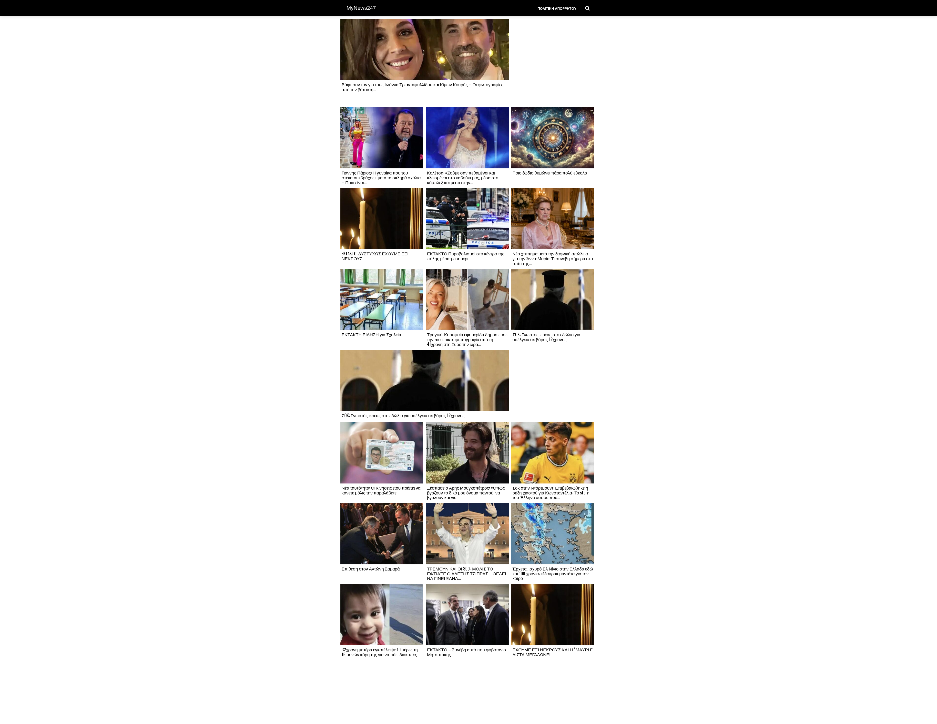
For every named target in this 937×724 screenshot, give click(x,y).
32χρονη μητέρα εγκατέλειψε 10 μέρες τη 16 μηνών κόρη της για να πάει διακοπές (380, 651)
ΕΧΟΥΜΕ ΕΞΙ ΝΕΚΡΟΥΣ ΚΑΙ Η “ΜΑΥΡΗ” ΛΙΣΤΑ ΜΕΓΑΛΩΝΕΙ (552, 651)
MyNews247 (361, 8)
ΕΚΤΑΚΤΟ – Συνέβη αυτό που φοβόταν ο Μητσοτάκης (466, 651)
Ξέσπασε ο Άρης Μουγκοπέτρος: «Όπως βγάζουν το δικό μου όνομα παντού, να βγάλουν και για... (466, 492)
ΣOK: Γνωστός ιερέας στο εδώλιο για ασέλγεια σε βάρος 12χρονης (546, 336)
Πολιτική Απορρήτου (557, 8)
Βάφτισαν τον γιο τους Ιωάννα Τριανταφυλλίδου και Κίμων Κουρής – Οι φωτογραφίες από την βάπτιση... (422, 86)
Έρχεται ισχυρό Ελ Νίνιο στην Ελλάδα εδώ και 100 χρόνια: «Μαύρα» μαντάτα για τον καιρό (552, 573)
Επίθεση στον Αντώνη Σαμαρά (371, 568)
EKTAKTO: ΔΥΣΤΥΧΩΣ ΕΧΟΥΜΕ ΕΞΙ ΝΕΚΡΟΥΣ (375, 255)
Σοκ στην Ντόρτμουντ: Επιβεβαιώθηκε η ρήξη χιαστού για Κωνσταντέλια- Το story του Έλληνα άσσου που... (550, 492)
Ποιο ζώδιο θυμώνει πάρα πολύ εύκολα (549, 172)
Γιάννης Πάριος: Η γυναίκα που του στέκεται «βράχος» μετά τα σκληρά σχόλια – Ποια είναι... (381, 177)
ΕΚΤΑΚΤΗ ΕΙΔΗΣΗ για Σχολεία (371, 334)
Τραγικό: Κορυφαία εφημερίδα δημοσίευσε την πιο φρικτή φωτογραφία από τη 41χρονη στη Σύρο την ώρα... (467, 339)
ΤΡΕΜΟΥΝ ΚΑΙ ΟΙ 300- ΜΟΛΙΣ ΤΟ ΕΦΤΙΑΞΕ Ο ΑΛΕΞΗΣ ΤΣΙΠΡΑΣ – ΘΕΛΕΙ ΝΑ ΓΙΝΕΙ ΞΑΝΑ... (466, 573)
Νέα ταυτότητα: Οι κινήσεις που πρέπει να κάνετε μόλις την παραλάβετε (381, 490)
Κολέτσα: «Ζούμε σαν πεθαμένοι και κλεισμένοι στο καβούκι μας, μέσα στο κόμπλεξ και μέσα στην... (462, 177)
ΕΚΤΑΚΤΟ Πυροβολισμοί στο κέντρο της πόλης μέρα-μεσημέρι (465, 255)
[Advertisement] (552, 63)
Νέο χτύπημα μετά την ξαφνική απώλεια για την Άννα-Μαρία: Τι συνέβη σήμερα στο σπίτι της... (552, 258)
